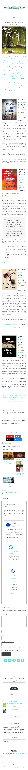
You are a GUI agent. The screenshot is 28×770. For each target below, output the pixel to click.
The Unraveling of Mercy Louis (11, 159)
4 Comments (5, 490)
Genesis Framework (8, 767)
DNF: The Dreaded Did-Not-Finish (19, 474)
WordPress (17, 767)
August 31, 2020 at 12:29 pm (16, 505)
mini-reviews (9, 493)
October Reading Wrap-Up (8, 462)
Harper (20, 344)
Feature (17, 492)
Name (3, 629)
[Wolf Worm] (4, 712)
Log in (22, 767)
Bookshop (4, 196)
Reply (5, 517)
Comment (4, 614)
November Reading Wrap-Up (8, 485)
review (3, 156)
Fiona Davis (23, 102)
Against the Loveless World (9, 324)
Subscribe (14, 688)
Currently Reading (13, 701)
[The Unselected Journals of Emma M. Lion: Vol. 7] (4, 706)
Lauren (11, 504)
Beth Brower (15, 706)
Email (3, 635)
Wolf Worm (15, 709)
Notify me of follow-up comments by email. (13, 647)
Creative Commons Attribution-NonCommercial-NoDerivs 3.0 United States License (14, 755)
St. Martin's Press (6, 192)
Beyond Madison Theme (18, 766)
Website (3, 641)
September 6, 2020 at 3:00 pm (14, 580)
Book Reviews (11, 492)
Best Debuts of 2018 (20, 459)
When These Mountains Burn (9, 260)
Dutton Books (21, 105)
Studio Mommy (15, 762)
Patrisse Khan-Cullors (21, 181)
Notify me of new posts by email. (11, 650)
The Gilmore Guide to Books (14, 8)
